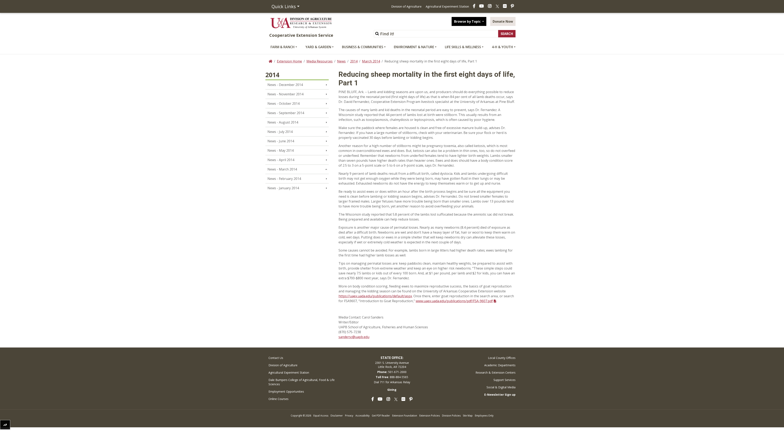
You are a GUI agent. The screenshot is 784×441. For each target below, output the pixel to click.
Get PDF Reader (381, 415)
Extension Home (289, 61)
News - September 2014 (285, 113)
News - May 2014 (280, 150)
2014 (353, 61)
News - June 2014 (280, 141)
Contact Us (275, 358)
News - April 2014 (280, 160)
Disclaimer (337, 415)
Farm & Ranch (283, 47)
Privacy (349, 415)
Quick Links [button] (284, 6)
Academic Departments (500, 365)
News (341, 61)
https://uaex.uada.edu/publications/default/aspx (375, 296)
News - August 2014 (282, 122)
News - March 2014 (282, 169)
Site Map (468, 415)
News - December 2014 (285, 84)
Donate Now (503, 21)
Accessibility (362, 415)
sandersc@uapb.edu (354, 337)
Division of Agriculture (406, 6)
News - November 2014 (285, 94)
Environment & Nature (414, 47)
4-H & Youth (502, 47)
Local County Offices (502, 358)
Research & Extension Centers (496, 372)
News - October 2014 (283, 103)
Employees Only (484, 415)
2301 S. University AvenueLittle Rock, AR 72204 (392, 365)
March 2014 (371, 61)
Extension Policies (429, 415)
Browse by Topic (467, 21)
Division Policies (451, 415)
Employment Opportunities (286, 391)
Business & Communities (362, 47)
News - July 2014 (280, 131)
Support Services (504, 380)
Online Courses (278, 399)
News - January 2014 (283, 188)
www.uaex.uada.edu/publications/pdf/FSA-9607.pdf (454, 301)
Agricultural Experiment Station (447, 6)
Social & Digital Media (501, 387)
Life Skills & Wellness (463, 47)
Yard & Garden (318, 47)
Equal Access (320, 415)
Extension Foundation (404, 415)
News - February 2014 (284, 178)
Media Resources (319, 61)
